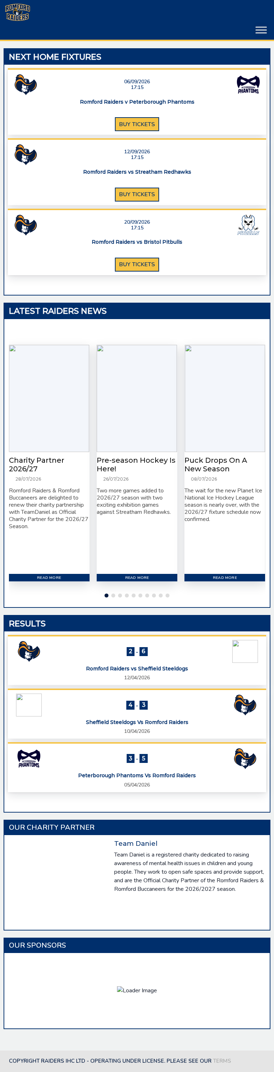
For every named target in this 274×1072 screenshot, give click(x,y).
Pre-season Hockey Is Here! (136, 464)
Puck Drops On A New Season (215, 464)
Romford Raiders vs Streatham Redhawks (137, 172)
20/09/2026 (137, 222)
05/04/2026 (137, 784)
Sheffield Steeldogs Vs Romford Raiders (137, 722)
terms (222, 1060)
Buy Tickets (137, 124)
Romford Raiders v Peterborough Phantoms (137, 102)
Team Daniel (135, 843)
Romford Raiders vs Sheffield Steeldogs (137, 669)
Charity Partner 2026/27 (36, 464)
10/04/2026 (137, 731)
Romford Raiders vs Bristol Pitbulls (137, 242)
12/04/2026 (137, 677)
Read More (49, 577)
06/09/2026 (137, 82)
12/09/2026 (137, 152)
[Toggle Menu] (261, 30)
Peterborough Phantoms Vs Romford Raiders (137, 776)
